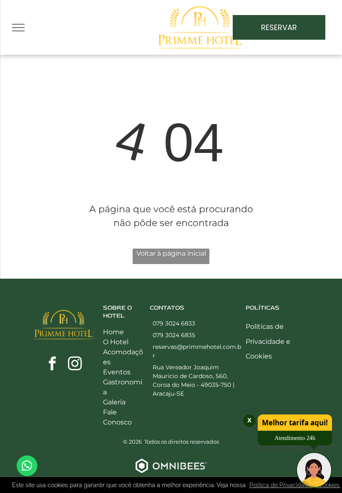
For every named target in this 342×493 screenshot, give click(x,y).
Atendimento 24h (294, 438)
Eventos (117, 372)
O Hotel (115, 342)
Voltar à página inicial (171, 253)
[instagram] (74, 364)
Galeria (114, 402)
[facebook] (52, 364)
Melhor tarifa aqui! (295, 422)
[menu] (18, 27)
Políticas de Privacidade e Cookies (268, 341)
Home (113, 332)
